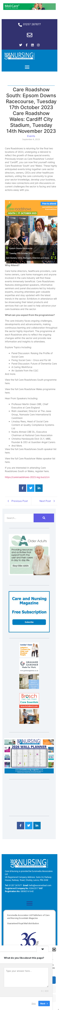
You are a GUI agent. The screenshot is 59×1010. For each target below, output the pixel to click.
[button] (54, 949)
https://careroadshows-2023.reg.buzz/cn (27, 477)
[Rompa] (29, 574)
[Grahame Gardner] (29, 672)
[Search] (44, 518)
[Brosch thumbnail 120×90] (29, 707)
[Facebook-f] (27, 45)
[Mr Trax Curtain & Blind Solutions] (29, 688)
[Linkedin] (32, 45)
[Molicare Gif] (29, 9)
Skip (33, 1003)
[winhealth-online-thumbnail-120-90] (29, 656)
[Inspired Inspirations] (29, 722)
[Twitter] (21, 45)
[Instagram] (38, 45)
